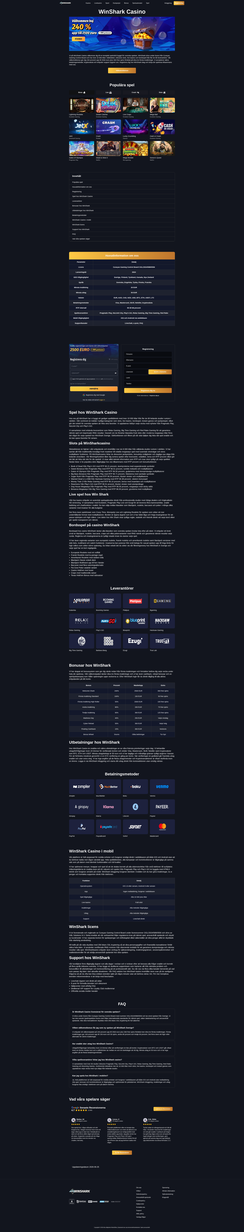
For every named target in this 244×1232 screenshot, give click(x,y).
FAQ (74, 234)
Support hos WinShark (80, 229)
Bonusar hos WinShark (81, 206)
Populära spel (77, 182)
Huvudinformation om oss (82, 187)
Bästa (80, 92)
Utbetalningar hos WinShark (83, 210)
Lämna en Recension (163, 1109)
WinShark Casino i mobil (81, 220)
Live (107, 92)
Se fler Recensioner (122, 1152)
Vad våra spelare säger (81, 239)
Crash (134, 92)
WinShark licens (78, 225)
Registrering (76, 192)
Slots (161, 92)
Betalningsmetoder (79, 215)
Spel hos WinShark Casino (82, 196)
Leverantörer (77, 201)
